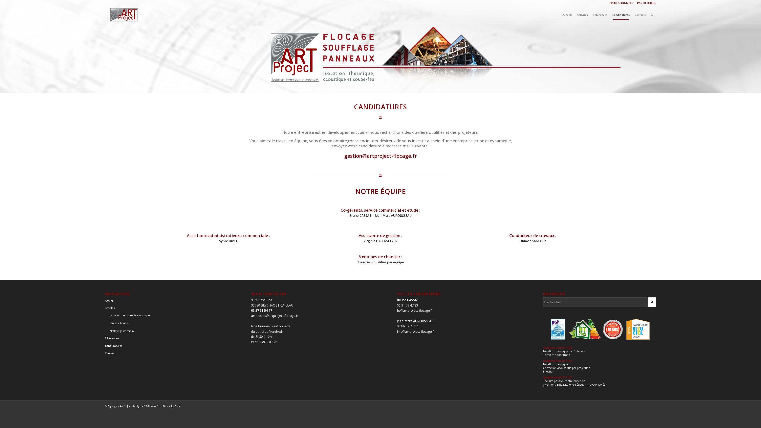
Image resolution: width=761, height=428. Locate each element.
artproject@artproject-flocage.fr (275, 315)
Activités (110, 308)
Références (112, 338)
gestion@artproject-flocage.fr (380, 155)
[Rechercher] (652, 15)
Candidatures (113, 346)
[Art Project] (124, 15)
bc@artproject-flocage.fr (415, 310)
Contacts (110, 353)
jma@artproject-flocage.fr (416, 331)
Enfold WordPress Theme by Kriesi (161, 406)
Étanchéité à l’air (120, 323)
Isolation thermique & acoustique (130, 315)
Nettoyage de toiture (122, 331)
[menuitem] (621, 3)
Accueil (109, 301)
